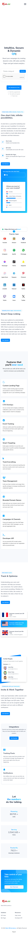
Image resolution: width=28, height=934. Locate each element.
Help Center (18, 915)
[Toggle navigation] (25, 4)
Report (14, 932)
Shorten (23, 71)
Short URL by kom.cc (10, 928)
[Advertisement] (14, 22)
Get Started (5, 164)
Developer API (18, 918)
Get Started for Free (14, 87)
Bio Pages (3, 918)
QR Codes (3, 915)
